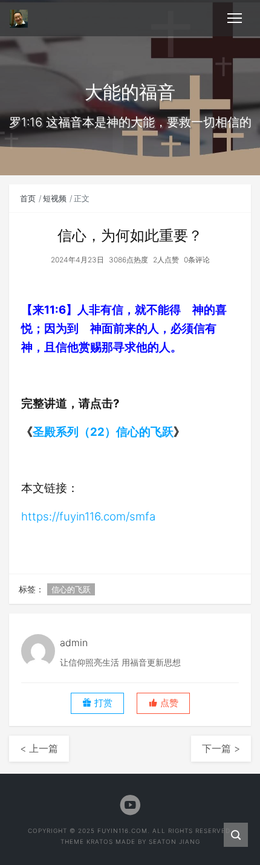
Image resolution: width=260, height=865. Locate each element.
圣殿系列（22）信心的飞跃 (103, 432)
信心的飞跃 (71, 589)
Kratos (99, 841)
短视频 (55, 198)
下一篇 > (221, 748)
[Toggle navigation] (234, 18)
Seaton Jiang (174, 841)
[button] (163, 703)
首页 (28, 198)
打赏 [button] (102, 703)
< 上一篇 (39, 748)
